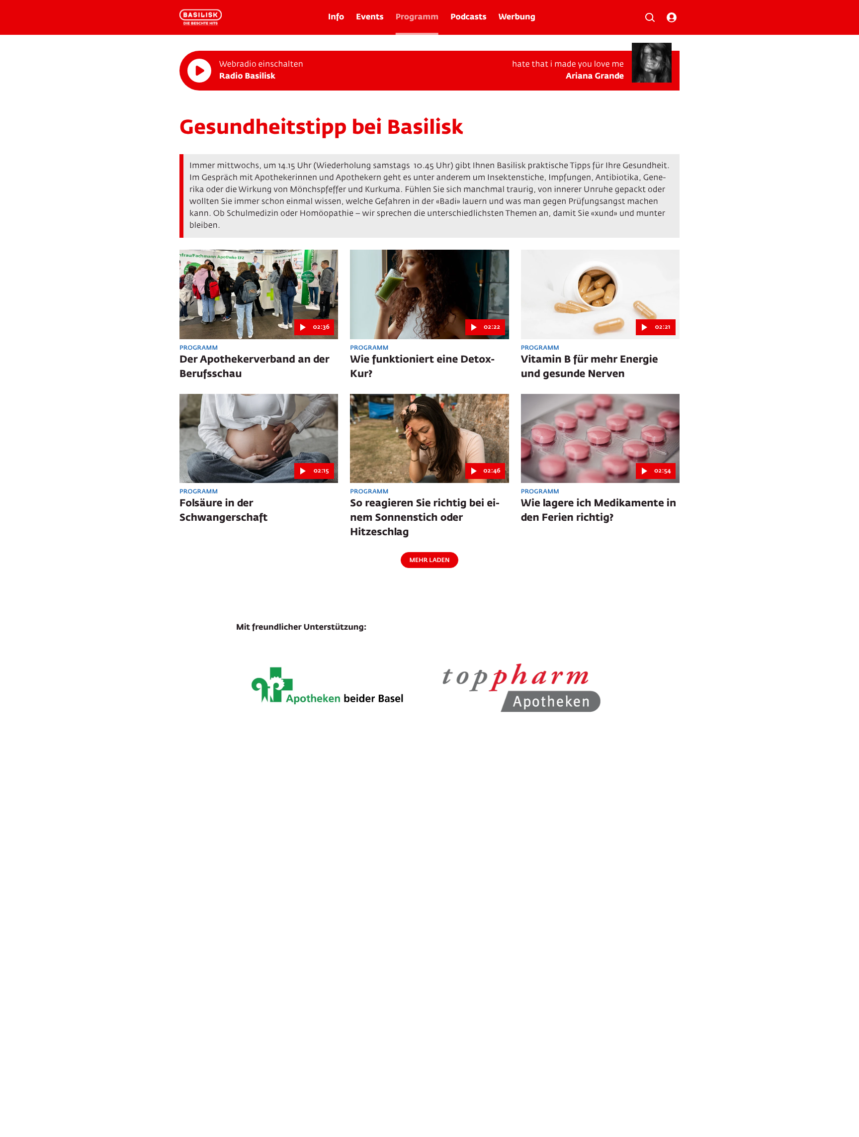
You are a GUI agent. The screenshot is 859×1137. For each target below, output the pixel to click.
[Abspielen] (199, 71)
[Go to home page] (200, 17)
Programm (417, 17)
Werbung (517, 17)
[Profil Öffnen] (672, 17)
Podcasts (468, 17)
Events (369, 17)
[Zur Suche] (650, 17)
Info (336, 17)
